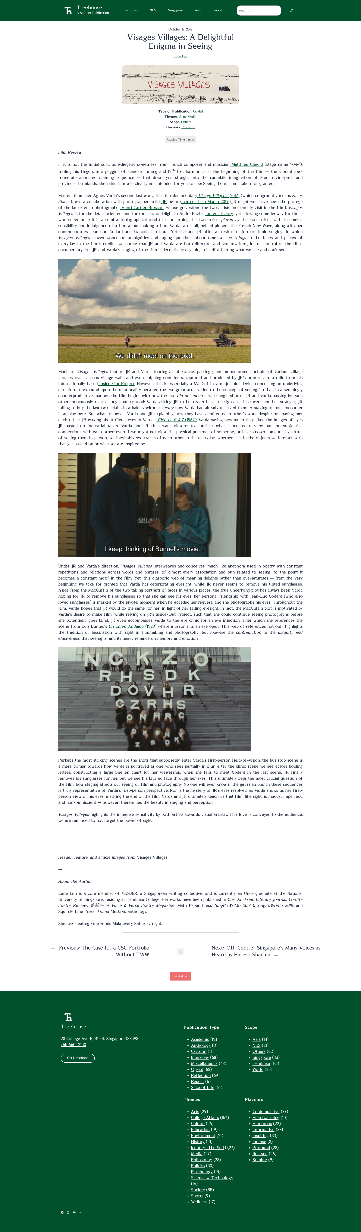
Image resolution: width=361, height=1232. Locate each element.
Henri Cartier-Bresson (142, 208)
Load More (180, 976)
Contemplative (266, 1112)
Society (198, 1190)
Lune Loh (181, 56)
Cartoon (198, 1051)
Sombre (260, 1160)
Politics (198, 1166)
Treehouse (73, 1026)
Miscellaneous (204, 1063)
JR (164, 202)
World (258, 1069)
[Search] (291, 10)
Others (186, 122)
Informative (264, 1130)
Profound (188, 127)
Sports (197, 1196)
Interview (200, 1057)
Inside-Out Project (116, 384)
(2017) (219, 196)
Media (191, 116)
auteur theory (219, 214)
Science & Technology (212, 1178)
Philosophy (201, 1160)
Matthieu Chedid (246, 164)
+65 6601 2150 (73, 1045)
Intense (259, 1142)
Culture (198, 1124)
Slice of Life (202, 1087)
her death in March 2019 (205, 202)
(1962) (177, 420)
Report (197, 1081)
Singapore (262, 1057)
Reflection (201, 1075)
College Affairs (205, 1118)
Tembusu (261, 1063)
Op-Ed (198, 111)
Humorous (262, 1124)
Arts (182, 116)
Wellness (199, 1202)
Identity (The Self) (208, 1148)
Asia (257, 1039)
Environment (203, 1136)
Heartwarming (266, 1118)
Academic (200, 1039)
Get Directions (77, 1058)
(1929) (132, 626)
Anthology (201, 1045)
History (198, 1142)
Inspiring (261, 1136)
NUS (257, 1045)
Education (200, 1130)
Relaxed (260, 1154)
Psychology (202, 1172)
